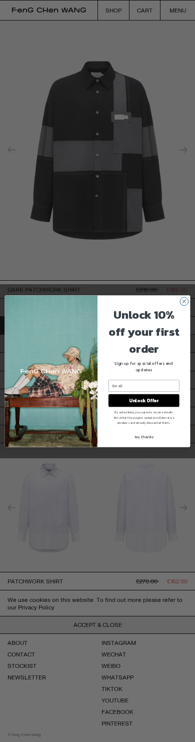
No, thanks (144, 436)
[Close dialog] (184, 301)
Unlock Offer (143, 400)
